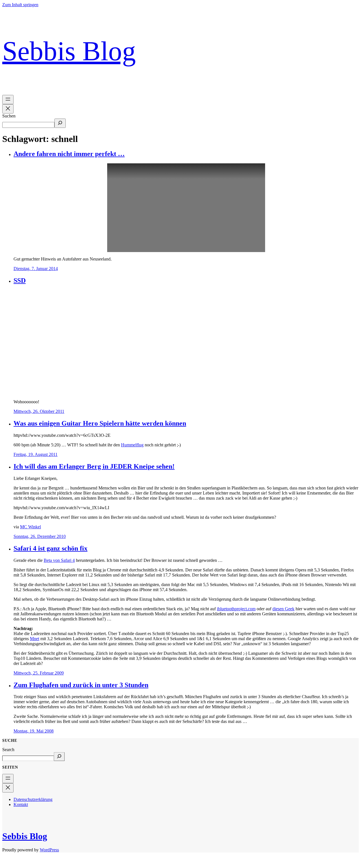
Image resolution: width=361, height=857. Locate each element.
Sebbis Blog (69, 51)
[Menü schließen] (8, 108)
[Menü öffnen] (8, 99)
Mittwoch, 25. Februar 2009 (39, 673)
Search (8, 749)
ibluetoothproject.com (236, 608)
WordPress (49, 849)
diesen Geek (283, 608)
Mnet (34, 638)
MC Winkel (30, 526)
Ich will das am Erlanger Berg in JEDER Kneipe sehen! (94, 466)
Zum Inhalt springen (20, 4)
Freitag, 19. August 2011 (36, 454)
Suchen (9, 115)
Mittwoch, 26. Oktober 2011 (39, 411)
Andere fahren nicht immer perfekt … (69, 153)
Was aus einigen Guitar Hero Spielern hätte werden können (100, 423)
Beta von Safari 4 (59, 560)
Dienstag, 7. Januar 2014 (36, 268)
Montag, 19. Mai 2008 (34, 731)
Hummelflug (132, 444)
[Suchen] (60, 123)
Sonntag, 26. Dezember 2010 (40, 536)
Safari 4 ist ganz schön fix (50, 548)
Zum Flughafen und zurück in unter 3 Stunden (81, 685)
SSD (20, 280)
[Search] (59, 756)
